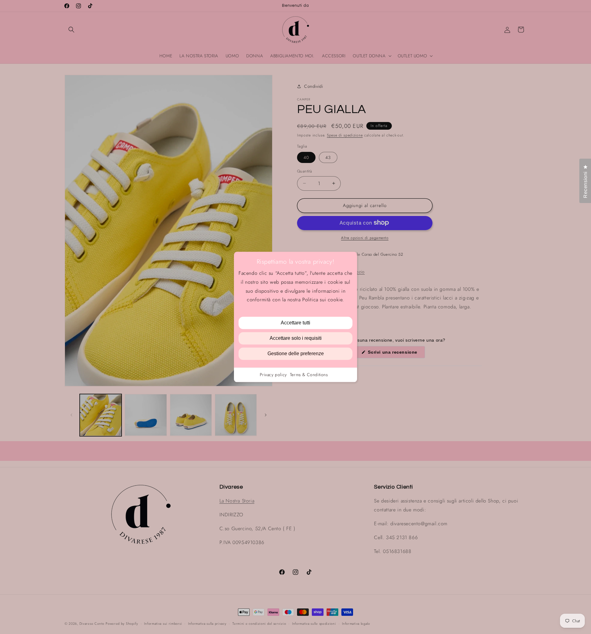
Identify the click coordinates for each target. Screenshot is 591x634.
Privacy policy (273, 375)
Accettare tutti (295, 323)
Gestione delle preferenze (295, 353)
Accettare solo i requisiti (296, 338)
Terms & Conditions (309, 375)
